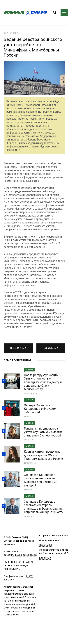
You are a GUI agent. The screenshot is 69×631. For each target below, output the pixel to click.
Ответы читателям (49, 540)
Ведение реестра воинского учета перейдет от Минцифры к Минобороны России (33, 47)
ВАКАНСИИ (45, 558)
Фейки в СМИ (46, 545)
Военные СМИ (26, 12)
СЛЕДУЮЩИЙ (51, 346)
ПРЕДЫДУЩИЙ (18, 346)
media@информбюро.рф (24, 555)
